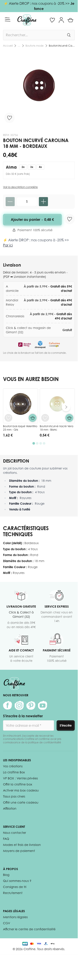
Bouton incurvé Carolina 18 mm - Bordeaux (62, 45)
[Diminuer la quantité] (10, 201)
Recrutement (12, 893)
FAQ (6, 839)
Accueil (8, 45)
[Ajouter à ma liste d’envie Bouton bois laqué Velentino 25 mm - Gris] (8, 418)
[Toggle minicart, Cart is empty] (70, 20)
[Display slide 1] (33, 443)
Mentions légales (15, 917)
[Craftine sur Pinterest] (30, 705)
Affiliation (9, 808)
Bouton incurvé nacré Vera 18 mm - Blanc (56, 428)
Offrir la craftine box (17, 784)
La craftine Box (14, 772)
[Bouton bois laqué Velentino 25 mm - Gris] (20, 405)
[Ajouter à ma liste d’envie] (9, 118)
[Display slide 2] (37, 443)
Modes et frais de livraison (22, 845)
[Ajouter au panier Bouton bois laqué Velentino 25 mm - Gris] (33, 418)
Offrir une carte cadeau (20, 802)
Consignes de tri (14, 887)
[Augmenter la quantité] (43, 201)
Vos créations (12, 766)
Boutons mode (34, 45)
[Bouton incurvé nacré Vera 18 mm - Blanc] (57, 405)
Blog (6, 875)
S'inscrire (66, 725)
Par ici (8, 245)
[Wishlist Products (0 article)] (52, 20)
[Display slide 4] (44, 443)
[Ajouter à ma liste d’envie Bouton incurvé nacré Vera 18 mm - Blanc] (45, 418)
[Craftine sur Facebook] (7, 705)
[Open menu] (7, 19)
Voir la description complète (20, 187)
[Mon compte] (61, 20)
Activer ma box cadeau (21, 790)
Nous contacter (14, 832)
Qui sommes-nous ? (17, 881)
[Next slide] (66, 407)
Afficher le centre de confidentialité (29, 929)
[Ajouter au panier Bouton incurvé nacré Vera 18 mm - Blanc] (69, 418)
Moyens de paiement (19, 851)
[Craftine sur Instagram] (19, 705)
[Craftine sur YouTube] (42, 705)
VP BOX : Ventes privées (20, 778)
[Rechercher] (68, 35)
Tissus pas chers (14, 796)
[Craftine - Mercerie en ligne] (27, 20)
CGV (6, 923)
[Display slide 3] (40, 443)
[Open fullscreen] (39, 89)
